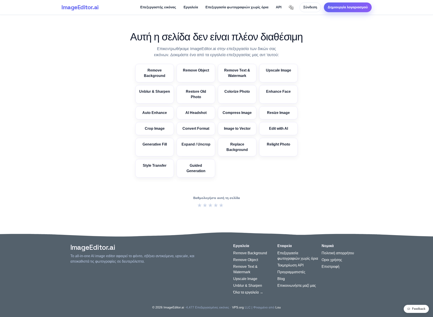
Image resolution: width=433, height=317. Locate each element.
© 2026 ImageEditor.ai (168, 307)
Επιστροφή (330, 266)
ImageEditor (79, 7)
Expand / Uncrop (196, 144)
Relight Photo (278, 144)
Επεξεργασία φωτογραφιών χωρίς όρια (236, 7)
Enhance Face (278, 91)
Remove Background (154, 73)
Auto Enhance (154, 113)
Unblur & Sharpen (154, 91)
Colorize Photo (237, 91)
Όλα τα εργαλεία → (248, 292)
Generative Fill (155, 144)
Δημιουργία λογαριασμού (348, 7)
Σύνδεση (310, 7)
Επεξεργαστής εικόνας (158, 7)
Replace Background (237, 147)
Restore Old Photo (196, 94)
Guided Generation (196, 168)
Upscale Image (278, 70)
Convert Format (195, 128)
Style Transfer (154, 165)
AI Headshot (196, 113)
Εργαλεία (191, 7)
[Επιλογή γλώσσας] (291, 7)
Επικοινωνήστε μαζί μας (296, 285)
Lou (278, 307)
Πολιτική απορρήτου (338, 253)
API (278, 7)
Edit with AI (278, 128)
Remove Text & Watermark (237, 73)
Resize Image (278, 113)
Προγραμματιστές (291, 272)
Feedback (418, 308)
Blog (281, 279)
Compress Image (237, 113)
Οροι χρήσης (332, 260)
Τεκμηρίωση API (290, 265)
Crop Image (155, 128)
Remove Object (196, 70)
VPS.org (238, 307)
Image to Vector (237, 128)
